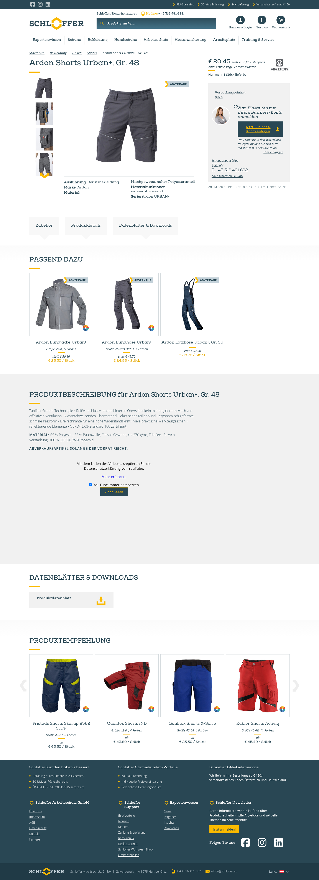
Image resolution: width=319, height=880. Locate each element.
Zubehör (44, 226)
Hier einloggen (273, 152)
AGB (32, 822)
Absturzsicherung (190, 40)
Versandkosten (244, 67)
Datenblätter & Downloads (145, 226)
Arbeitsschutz (156, 40)
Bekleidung (98, 40)
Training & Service (258, 40)
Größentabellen (128, 855)
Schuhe (74, 40)
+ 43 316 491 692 (165, 13)
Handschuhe (125, 40)
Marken (123, 827)
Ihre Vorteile (126, 815)
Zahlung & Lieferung (131, 832)
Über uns (35, 811)
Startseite (36, 53)
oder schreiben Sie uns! (227, 176)
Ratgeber (170, 817)
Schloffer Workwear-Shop (135, 849)
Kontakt (34, 834)
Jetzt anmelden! (224, 829)
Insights (169, 822)
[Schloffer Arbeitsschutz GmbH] (56, 23)
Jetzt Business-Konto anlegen (258, 129)
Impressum (37, 817)
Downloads (171, 828)
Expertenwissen (47, 40)
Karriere (34, 839)
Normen (123, 821)
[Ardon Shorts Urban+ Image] (44, 113)
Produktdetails (86, 226)
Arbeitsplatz (224, 40)
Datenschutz (37, 828)
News (167, 811)
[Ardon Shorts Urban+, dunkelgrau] (129, 127)
